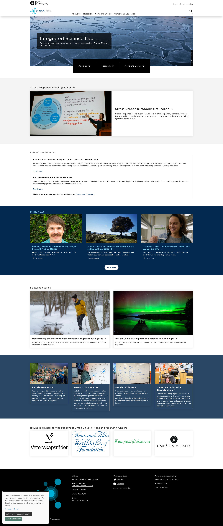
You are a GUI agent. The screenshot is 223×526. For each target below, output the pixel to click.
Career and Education (124, 14)
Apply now (38, 171)
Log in (175, 4)
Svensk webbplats (186, 4)
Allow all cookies (13, 519)
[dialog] (25, 508)
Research (87, 14)
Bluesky (120, 479)
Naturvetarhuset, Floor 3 (82, 486)
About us (76, 14)
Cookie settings (161, 487)
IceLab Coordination (122, 488)
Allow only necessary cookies (18, 514)
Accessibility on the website (167, 479)
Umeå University (53, 519)
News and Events (103, 14)
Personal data (161, 483)
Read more (38, 189)
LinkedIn (120, 484)
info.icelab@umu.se (80, 500)
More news (111, 267)
